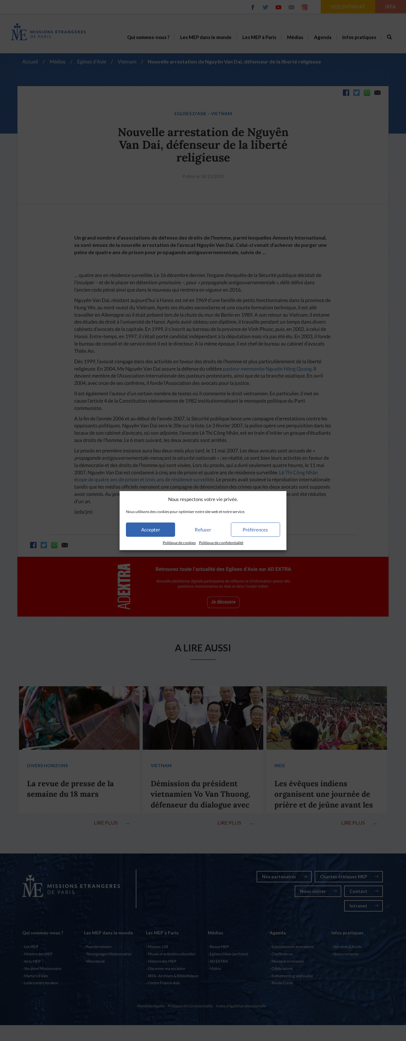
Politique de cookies (179, 542)
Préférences (255, 529)
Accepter (150, 529)
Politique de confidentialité (221, 542)
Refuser (203, 529)
